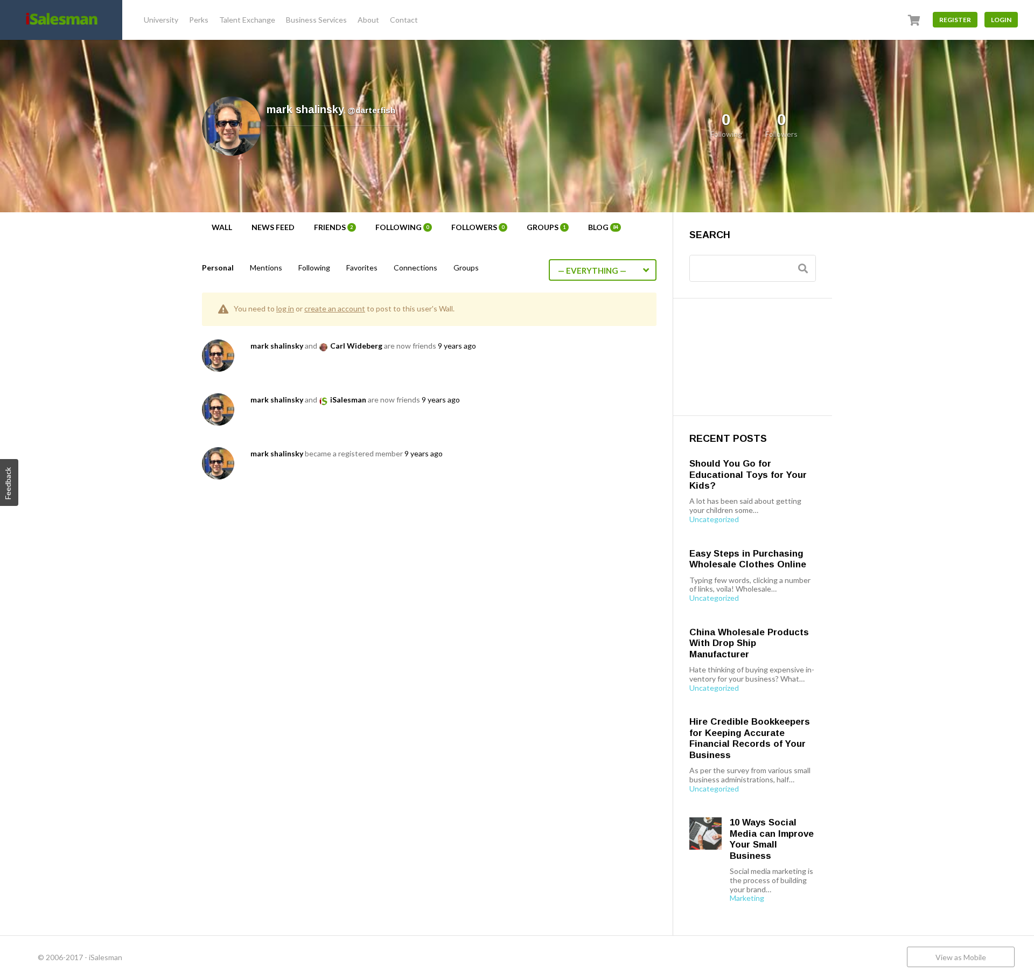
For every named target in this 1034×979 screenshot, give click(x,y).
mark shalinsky (276, 345)
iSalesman (348, 399)
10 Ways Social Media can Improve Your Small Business (772, 838)
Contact (404, 19)
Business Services (316, 19)
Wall (222, 227)
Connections (415, 267)
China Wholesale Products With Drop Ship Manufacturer (749, 643)
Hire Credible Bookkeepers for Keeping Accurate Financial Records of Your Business (749, 738)
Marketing (747, 898)
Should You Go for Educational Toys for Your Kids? (748, 475)
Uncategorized (714, 519)
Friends (333, 227)
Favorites (362, 267)
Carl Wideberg (356, 345)
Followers (477, 227)
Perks (198, 19)
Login (1001, 20)
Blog (603, 227)
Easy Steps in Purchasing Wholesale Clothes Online (747, 559)
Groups (546, 227)
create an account (334, 308)
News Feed (273, 227)
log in (285, 308)
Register (955, 20)
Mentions (266, 267)
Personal (218, 267)
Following (402, 227)
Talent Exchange (247, 19)
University (161, 19)
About (368, 19)
